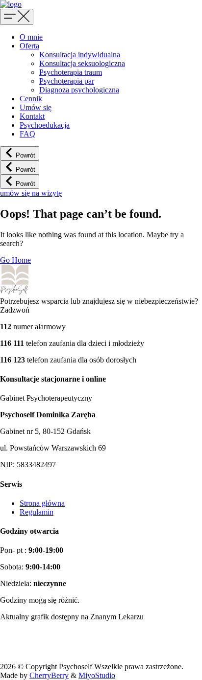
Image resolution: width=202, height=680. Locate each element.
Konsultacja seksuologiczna (82, 63)
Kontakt (32, 116)
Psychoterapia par (66, 81)
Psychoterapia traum (70, 72)
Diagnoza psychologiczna (79, 90)
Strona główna (42, 503)
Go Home (15, 260)
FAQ (27, 134)
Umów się (35, 107)
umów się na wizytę (31, 193)
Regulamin (36, 512)
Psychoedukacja (45, 125)
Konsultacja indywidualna (79, 54)
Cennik (31, 98)
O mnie (31, 37)
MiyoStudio (96, 675)
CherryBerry (49, 675)
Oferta (29, 46)
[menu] (16, 17)
